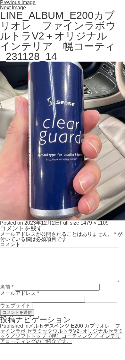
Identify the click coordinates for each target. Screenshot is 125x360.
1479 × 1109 (94, 223)
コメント (10, 244)
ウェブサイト (15, 305)
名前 (6, 287)
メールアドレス (19, 293)
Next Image (13, 7)
